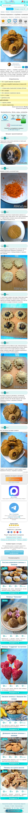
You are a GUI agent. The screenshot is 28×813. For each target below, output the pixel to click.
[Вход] (27, 1)
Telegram (22, 808)
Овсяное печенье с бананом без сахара (14, 697)
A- (23, 67)
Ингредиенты (11, 17)
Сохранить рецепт (15, 810)
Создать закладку (15, 479)
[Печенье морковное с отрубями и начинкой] (14, 44)
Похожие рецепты (4, 17)
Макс (18, 808)
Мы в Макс (14, 497)
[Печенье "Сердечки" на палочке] (14, 666)
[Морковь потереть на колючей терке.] (14, 190)
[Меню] (1, 2)
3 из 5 (14, 525)
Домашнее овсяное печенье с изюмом (14, 734)
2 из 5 (12, 525)
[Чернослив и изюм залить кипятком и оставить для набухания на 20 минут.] (14, 154)
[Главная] (9, 2)
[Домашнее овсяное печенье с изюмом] (14, 746)
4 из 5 (16, 525)
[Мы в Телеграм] (14, 508)
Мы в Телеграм (14, 514)
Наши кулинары (19, 806)
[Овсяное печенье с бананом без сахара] (14, 710)
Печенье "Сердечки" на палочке (14, 647)
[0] (16, 22)
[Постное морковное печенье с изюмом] (14, 575)
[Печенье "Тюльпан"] (14, 616)
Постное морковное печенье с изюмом (14, 563)
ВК (12, 808)
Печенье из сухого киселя (14, 767)
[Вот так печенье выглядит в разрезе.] (14, 450)
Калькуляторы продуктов (19, 803)
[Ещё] (26, 9)
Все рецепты (10, 9)
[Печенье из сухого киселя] (14, 779)
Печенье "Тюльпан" (14, 597)
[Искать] (25, 5)
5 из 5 (18, 525)
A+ (26, 67)
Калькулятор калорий (7, 803)
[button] (20, 23)
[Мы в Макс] (14, 491)
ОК (15, 808)
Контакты (7, 806)
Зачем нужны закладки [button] (14, 482)
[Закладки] (24, 1)
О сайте (12, 806)
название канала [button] (13, 517)
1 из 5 (10, 525)
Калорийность (17, 17)
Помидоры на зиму (19, 9)
